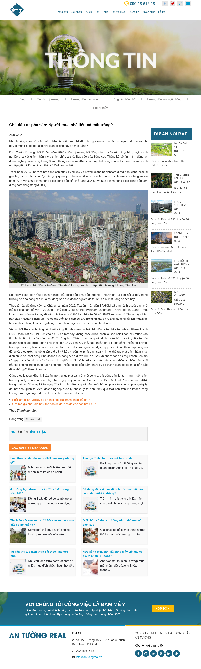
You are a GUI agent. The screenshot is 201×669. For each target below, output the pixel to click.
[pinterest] (180, 3)
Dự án (88, 11)
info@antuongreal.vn (89, 657)
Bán (97, 11)
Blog (22, 99)
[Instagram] (146, 653)
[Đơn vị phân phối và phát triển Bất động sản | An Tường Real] (29, 10)
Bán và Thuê (118, 11)
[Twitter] (153, 653)
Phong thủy (100, 107)
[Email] (188, 3)
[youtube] (172, 3)
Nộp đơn (162, 608)
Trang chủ (62, 11)
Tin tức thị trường (48, 99)
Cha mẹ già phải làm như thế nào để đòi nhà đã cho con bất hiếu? (54, 404)
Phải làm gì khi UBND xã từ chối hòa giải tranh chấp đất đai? (51, 399)
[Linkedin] (168, 653)
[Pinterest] (176, 653)
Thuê (105, 11)
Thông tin (133, 11)
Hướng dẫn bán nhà (122, 99)
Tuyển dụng (148, 11)
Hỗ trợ (161, 11)
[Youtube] (161, 653)
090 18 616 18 (142, 3)
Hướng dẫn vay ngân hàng (164, 99)
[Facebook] (138, 653)
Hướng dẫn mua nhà (84, 99)
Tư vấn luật (33, 419)
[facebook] (165, 3)
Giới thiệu (76, 11)
